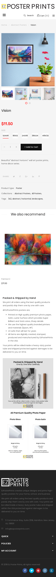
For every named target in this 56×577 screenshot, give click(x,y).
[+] (16, 147)
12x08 (6, 135)
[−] (4, 147)
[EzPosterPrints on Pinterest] (38, 570)
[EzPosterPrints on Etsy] (51, 570)
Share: (6, 176)
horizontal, (26, 198)
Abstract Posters (22, 193)
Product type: (7, 188)
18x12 (15, 135)
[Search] (53, 15)
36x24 (35, 135)
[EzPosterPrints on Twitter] (31, 570)
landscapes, (37, 198)
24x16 (25, 135)
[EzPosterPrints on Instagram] (45, 570)
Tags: (3, 198)
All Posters (36, 193)
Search (30, 15)
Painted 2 (5, 279)
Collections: (6, 193)
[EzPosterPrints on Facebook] (25, 570)
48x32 (45, 135)
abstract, (16, 198)
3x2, (10, 198)
